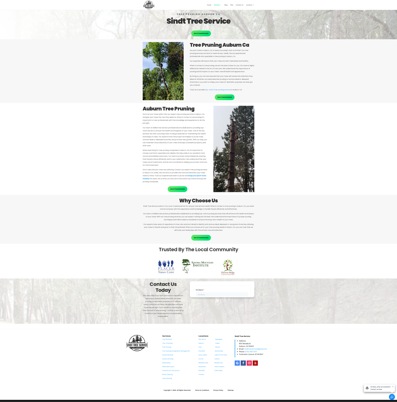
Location (249, 5)
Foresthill (201, 351)
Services (217, 5)
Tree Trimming (167, 343)
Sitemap (231, 390)
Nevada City (218, 363)
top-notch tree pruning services (218, 90)
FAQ (231, 5)
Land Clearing (167, 378)
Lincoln (200, 359)
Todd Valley (218, 370)
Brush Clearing (167, 374)
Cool (199, 347)
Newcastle (202, 367)
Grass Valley (202, 355)
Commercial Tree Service (170, 370)
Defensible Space (168, 367)
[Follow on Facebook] (243, 363)
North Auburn (219, 367)
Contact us (239, 5)
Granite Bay (219, 351)
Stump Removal (167, 355)
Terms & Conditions (202, 390)
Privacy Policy (218, 390)
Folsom (217, 347)
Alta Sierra (202, 339)
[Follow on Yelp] (255, 363)
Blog (226, 5)
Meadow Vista (203, 363)
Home (209, 5)
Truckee (201, 374)
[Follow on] (261, 363)
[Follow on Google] (237, 363)
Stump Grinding (167, 359)
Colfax (217, 343)
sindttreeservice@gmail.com (255, 349)
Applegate (219, 339)
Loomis (217, 359)
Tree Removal (167, 339)
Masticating (166, 363)
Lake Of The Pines (221, 355)
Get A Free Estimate (201, 33)
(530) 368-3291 (251, 351)
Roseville (201, 370)
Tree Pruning (166, 347)
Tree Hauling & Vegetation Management (176, 351)
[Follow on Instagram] (249, 363)
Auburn (201, 343)
